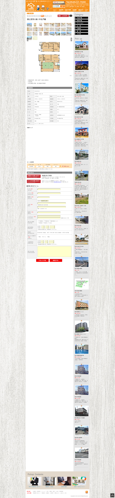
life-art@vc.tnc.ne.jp (57, 181)
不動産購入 (41, 221)
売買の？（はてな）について (79, 486)
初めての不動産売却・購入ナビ (34, 486)
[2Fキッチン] (29, 34)
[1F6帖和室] (46, 25)
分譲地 (50, 491)
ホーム (55, 10)
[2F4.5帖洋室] (40, 29)
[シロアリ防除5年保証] (35, 38)
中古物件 (34, 491)
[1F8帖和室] (52, 25)
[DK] (57, 29)
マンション (43, 491)
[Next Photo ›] (71, 39)
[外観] (29, 25)
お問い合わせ (81, 10)
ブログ (86, 10)
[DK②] (63, 29)
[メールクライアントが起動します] (84, 3)
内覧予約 (45, 222)
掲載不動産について (54, 221)
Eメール (44, 236)
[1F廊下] (35, 29)
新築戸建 (38, 491)
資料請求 (40, 222)
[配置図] (40, 25)
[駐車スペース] (68, 34)
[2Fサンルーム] (35, 34)
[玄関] (46, 34)
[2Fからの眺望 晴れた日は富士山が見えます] (52, 34)
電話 (40, 236)
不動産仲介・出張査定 (49, 486)
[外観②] (63, 34)
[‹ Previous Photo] (27, 39)
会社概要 (75, 10)
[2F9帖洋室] (52, 29)
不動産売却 (47, 221)
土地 (47, 491)
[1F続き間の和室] (68, 25)
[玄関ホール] (40, 34)
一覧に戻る (30, 13)
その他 (50, 222)
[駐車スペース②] (29, 38)
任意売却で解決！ (64, 486)
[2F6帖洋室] (46, 29)
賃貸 (54, 491)
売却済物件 (61, 491)
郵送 (49, 236)
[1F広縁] (63, 25)
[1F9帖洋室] (57, 25)
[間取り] (35, 25)
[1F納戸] (29, 29)
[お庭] (57, 34)
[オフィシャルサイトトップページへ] (31, 10)
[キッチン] (68, 29)
